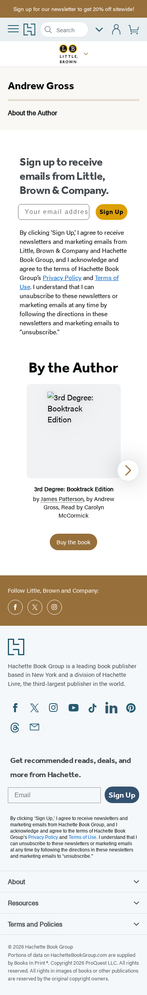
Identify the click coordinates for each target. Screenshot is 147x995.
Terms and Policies (35, 924)
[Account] (116, 30)
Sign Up (111, 212)
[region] (73, 470)
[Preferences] (99, 30)
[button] (86, 54)
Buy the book (73, 542)
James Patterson (62, 498)
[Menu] (13, 28)
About (16, 881)
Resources (23, 902)
